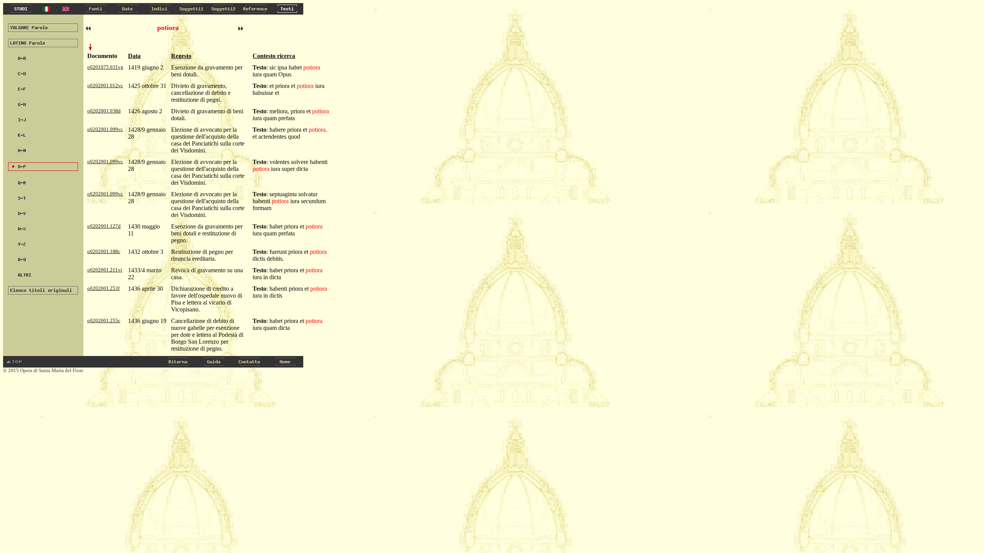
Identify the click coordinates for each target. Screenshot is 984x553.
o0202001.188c (103, 251)
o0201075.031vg (105, 67)
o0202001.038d (104, 111)
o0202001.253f (103, 288)
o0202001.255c (103, 320)
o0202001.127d (104, 226)
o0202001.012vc (105, 85)
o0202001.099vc (105, 129)
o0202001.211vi (104, 270)
